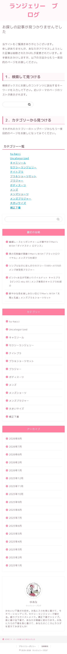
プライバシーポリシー (27, 646)
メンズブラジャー (20, 198)
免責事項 (44, 646)
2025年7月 (15, 518)
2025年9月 (15, 502)
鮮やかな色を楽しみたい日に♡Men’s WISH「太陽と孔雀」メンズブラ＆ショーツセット (34, 295)
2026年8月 (15, 438)
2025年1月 (15, 565)
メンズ (14, 189)
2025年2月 (15, 557)
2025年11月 (16, 486)
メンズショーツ (19, 194)
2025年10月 (16, 494)
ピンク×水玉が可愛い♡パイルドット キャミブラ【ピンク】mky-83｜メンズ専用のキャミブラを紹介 (35, 281)
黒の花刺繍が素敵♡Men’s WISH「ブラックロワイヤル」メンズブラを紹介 (34, 255)
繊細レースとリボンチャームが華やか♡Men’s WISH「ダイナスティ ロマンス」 (33, 243)
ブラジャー (16, 180)
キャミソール (18, 163)
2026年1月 (15, 470)
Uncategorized (19, 158)
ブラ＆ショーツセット (23, 176)
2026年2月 (15, 462)
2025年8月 (15, 510)
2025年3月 (15, 549)
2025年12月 (16, 478)
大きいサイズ (18, 203)
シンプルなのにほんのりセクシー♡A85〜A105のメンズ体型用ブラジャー (35, 267)
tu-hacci (15, 154)
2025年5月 (15, 533)
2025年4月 (15, 541)
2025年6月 (15, 525)
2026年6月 (15, 454)
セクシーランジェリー (23, 167)
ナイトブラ (16, 171)
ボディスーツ (18, 185)
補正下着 (15, 207)
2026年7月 (15, 446)
